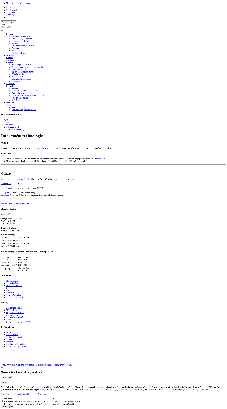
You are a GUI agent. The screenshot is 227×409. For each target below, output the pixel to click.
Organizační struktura (15, 312)
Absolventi (10, 12)
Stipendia (15, 43)
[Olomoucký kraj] (10, 355)
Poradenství (16, 81)
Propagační (9, 404)
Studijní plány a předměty (22, 39)
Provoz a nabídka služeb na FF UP (15, 204)
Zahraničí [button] (10, 86)
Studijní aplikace (18, 107)
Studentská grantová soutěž (23, 46)
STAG (9, 339)
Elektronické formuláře (15, 344)
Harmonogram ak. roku (21, 36)
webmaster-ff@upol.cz (62, 365)
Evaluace (15, 48)
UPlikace (10, 332)
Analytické (8, 401)
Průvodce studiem (13, 127)
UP (7, 120)
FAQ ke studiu (18, 74)
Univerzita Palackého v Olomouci (20, 3)
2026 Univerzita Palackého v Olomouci (17, 365)
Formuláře (10, 83)
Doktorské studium (10, 56)
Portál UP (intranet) (14, 337)
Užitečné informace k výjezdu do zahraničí (29, 95)
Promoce (15, 50)
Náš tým (15, 100)
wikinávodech (99, 159)
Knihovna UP (12, 334)
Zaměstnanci (11, 10)
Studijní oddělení (19, 53)
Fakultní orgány (12, 315)
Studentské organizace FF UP (24, 109)
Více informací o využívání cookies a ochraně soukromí (24, 394)
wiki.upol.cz (6, 183)
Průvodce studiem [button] (10, 61)
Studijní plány (12, 283)
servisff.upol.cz (7, 188)
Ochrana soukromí (43, 365)
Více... (4, 383)
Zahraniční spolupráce (15, 317)
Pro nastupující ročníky (21, 65)
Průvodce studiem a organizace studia (27, 67)
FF (7, 122)
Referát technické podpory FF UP (15, 179)
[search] (2, 30)
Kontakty (10, 15)
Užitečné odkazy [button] (10, 103)
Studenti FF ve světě (20, 98)
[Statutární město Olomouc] (7, 362)
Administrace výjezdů (15, 297)
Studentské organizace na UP (18, 346)
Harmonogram (12, 281)
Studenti (9, 8)
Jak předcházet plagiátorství (23, 72)
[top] (2, 367)
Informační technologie (21, 79)
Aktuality (15, 88)
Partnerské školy (18, 93)
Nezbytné (8, 399)
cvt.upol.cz (5, 192)
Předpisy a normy (19, 69)
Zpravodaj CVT (7, 195)
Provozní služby (18, 76)
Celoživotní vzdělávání (21, 41)
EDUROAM (44, 148)
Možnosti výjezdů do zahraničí (24, 91)
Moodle (9, 342)
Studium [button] (9, 34)
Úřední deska (11, 310)
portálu (47, 161)
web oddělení (6, 214)
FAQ (8, 290)
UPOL (34, 148)
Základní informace (14, 308)
